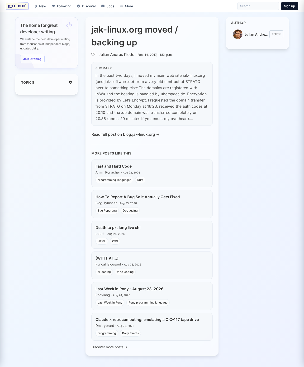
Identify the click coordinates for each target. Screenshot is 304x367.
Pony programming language (147, 302)
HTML (102, 241)
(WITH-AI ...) (107, 258)
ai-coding (104, 272)
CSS (115, 241)
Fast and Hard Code (113, 166)
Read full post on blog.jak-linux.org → (125, 134)
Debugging (130, 210)
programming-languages (114, 180)
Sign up (289, 6)
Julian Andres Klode (116, 54)
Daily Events (130, 333)
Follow (276, 34)
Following (64, 6)
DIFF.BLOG (17, 6)
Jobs (110, 6)
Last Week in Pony (110, 302)
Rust (140, 180)
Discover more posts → (109, 347)
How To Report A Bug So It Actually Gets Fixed (137, 196)
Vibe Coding (125, 272)
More (129, 6)
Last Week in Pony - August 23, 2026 (129, 288)
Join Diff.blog (32, 59)
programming (107, 333)
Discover (89, 6)
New (42, 6)
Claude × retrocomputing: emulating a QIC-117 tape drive (147, 319)
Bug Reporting (107, 210)
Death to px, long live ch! (118, 227)
